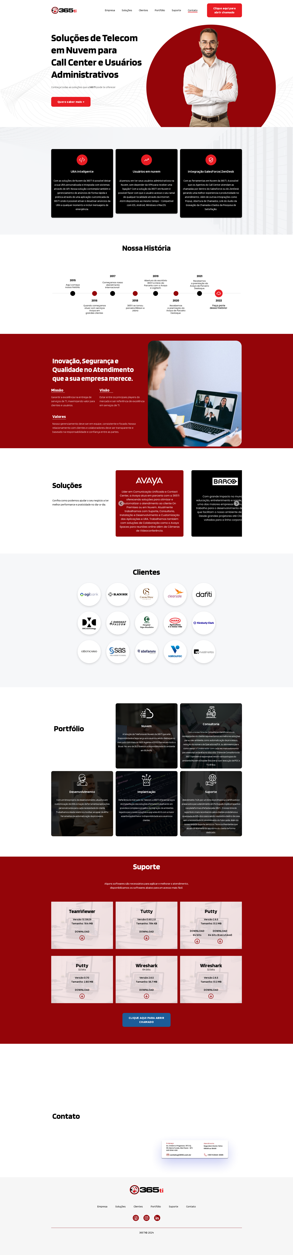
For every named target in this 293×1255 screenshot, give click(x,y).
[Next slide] (236, 503)
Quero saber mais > (70, 101)
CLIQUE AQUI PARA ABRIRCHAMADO (146, 1020)
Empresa (110, 10)
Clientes (143, 10)
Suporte (176, 10)
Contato (193, 10)
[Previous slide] (121, 503)
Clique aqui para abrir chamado (224, 10)
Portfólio (160, 10)
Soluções (127, 10)
